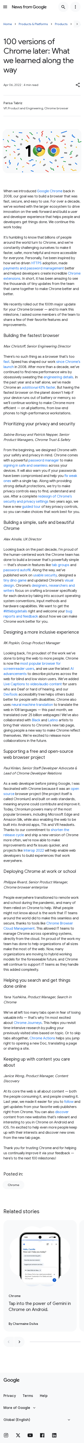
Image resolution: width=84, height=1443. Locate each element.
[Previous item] (8, 1342)
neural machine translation (32, 705)
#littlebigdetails (15, 611)
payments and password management (33, 268)
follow (68, 1102)
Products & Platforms (33, 24)
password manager (43, 460)
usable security (45, 575)
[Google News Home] (29, 7)
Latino (53, 720)
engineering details (58, 377)
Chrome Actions (42, 1038)
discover (62, 1112)
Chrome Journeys (28, 1023)
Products (61, 24)
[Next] (77, 24)
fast (6, 362)
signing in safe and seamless (25, 465)
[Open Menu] (5, 7)
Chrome (13, 1185)
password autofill (17, 570)
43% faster (38, 387)
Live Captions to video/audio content (32, 684)
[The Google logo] (11, 1380)
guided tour (31, 507)
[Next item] (19, 1342)
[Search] (63, 7)
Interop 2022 (33, 850)
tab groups (60, 565)
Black (36, 720)
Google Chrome (49, 191)
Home (7, 24)
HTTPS (36, 263)
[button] (78, 85)
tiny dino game (14, 580)
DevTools (10, 694)
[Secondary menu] (75, 7)
